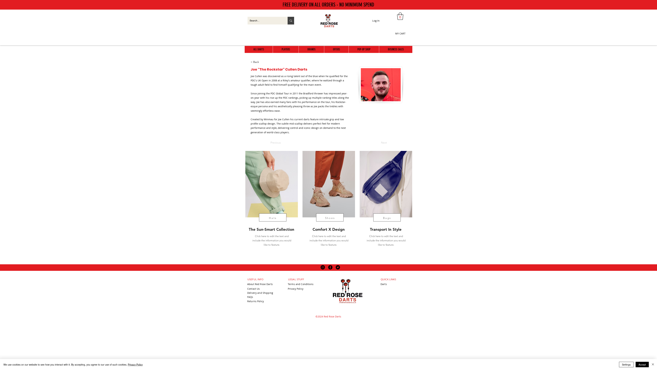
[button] (400, 16)
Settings (626, 364)
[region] (271, 206)
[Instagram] (323, 267)
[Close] (653, 364)
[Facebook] (330, 267)
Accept (642, 364)
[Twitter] (338, 267)
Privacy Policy (135, 364)
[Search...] (291, 20)
